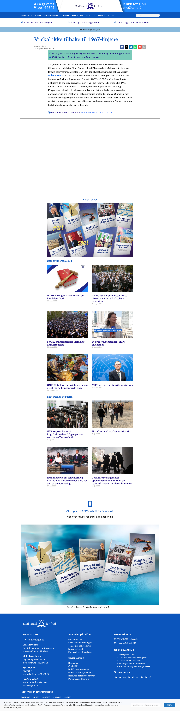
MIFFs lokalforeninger (79, 669)
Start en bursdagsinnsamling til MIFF (134, 666)
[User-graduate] (150, 677)
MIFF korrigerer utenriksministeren (112, 385)
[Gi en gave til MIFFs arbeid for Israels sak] (90, 504)
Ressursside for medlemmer (81, 675)
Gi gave (38, 15)
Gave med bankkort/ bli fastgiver (132, 657)
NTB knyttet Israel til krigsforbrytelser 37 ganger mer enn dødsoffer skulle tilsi (65, 434)
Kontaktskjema (36, 639)
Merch (111, 15)
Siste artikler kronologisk (80, 642)
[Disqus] (89, 153)
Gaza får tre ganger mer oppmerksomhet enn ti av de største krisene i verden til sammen (112, 480)
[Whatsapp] (137, 677)
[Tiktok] (133, 677)
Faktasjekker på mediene (80, 652)
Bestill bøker (90, 199)
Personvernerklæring (78, 678)
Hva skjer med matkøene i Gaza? (110, 431)
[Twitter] (120, 677)
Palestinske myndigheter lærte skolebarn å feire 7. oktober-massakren (109, 298)
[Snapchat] (146, 677)
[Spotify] (142, 677)
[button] (126, 47)
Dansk (35, 696)
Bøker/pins (77, 15)
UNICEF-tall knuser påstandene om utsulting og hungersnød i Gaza (67, 387)
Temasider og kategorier (79, 645)
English (67, 696)
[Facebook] (116, 677)
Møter (66, 15)
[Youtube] (124, 677)
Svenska (25, 696)
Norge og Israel (75, 649)
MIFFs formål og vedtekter (81, 672)
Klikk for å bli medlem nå (134, 6)
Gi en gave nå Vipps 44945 (43, 6)
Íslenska (57, 696)
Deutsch (46, 696)
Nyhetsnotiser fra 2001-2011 (96, 112)
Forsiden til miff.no (77, 639)
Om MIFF (73, 666)
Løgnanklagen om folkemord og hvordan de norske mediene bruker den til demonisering (67, 480)
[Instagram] (129, 677)
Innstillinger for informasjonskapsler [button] (145, 705)
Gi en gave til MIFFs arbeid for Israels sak (90, 511)
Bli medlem (26, 15)
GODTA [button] (169, 705)
